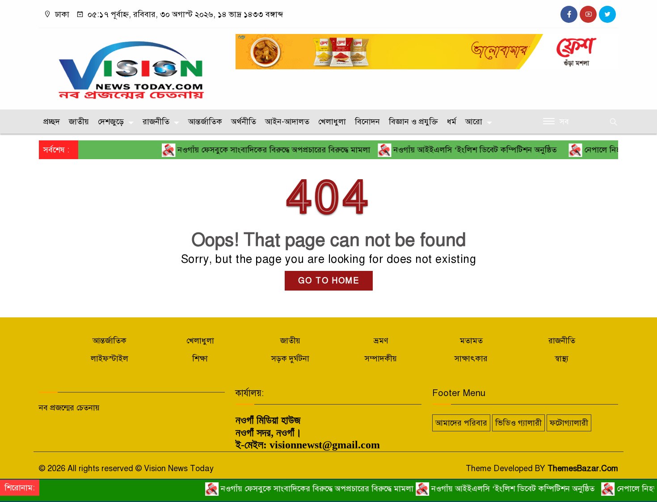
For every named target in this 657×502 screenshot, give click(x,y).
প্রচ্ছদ (51, 122)
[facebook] (568, 14)
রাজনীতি (156, 122)
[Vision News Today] (132, 67)
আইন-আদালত (287, 122)
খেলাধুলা (332, 122)
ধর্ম (451, 122)
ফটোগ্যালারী (569, 423)
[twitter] (607, 14)
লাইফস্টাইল (109, 358)
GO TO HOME (328, 281)
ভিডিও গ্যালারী (518, 423)
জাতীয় (79, 122)
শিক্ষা (200, 358)
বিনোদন (367, 122)
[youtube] (588, 14)
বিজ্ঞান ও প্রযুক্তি (413, 122)
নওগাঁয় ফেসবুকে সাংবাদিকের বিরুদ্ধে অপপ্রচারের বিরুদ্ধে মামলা (261, 150)
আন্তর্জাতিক (205, 122)
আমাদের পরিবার (461, 423)
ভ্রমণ (381, 341)
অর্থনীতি (243, 122)
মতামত (471, 341)
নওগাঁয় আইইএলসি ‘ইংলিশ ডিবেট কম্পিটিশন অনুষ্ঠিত (465, 150)
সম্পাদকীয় (381, 358)
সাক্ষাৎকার (471, 358)
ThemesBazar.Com (583, 468)
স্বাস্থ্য (562, 358)
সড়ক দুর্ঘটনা (290, 358)
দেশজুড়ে (111, 122)
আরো (473, 122)
